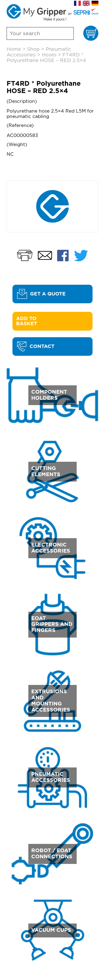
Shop (33, 49)
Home (14, 49)
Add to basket (27, 321)
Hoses (49, 54)
